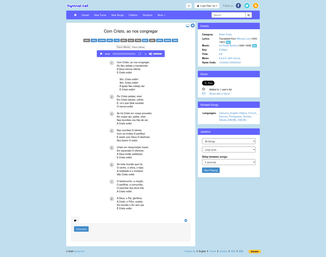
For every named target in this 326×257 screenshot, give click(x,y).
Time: (205, 54)
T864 (175, 40)
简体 (233, 251)
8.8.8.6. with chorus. (230, 58)
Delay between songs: (215, 156)
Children (133, 15)
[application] (131, 53)
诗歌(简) (242, 119)
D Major (223, 49)
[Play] (101, 54)
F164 (117, 40)
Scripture (147, 15)
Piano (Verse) (138, 47)
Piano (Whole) (123, 47)
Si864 (159, 40)
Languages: (209, 113)
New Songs (117, 15)
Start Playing (211, 170)
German (223, 116)
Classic (85, 15)
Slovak (222, 119)
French (252, 113)
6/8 (220, 54)
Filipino (243, 113)
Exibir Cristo (225, 34)
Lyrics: (206, 38)
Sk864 (167, 40)
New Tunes (100, 15)
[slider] (158, 53)
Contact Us (190, 251)
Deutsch (223, 251)
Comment (81, 229)
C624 (94, 40)
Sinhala (247, 116)
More (161, 15)
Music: (206, 45)
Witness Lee (243, 38)
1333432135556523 (230, 62)
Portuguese (235, 116)
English (234, 113)
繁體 (241, 251)
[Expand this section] (193, 25)
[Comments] (75, 220)
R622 (145, 40)
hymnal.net (79, 251)
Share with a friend (219, 93)
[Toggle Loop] (139, 54)
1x (145, 54)
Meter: (205, 58)
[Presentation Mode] (187, 25)
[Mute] (150, 54)
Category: (207, 34)
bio (228, 42)
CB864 (102, 40)
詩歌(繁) (232, 119)
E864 (109, 40)
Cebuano (224, 113)
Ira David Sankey (228, 45)
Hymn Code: (209, 62)
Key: (204, 49)
